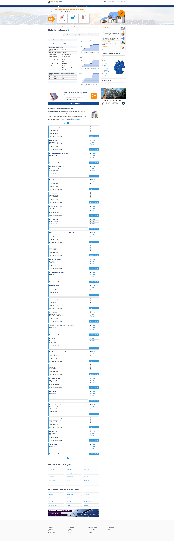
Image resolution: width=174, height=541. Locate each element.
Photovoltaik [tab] (56, 34)
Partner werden (122, 1)
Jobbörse (114, 1)
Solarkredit (90, 530)
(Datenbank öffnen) (66, 41)
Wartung (75, 6)
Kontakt (93, 129)
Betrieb (69, 6)
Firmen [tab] (70, 34)
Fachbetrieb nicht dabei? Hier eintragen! (57, 123)
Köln (105, 65)
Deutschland (57, 26)
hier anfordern (76, 119)
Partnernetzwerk (51, 532)
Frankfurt (106, 66)
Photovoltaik (51, 26)
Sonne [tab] (94, 34)
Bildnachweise (51, 530)
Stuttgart (106, 68)
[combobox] (113, 57)
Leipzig (105, 75)
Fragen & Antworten (72, 530)
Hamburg (106, 62)
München (106, 63)
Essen (105, 73)
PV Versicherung (91, 532)
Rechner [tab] (82, 34)
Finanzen (63, 6)
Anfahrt (93, 131)
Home (51, 6)
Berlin (105, 60)
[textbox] (113, 57)
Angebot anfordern (94, 136)
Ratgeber (87, 6)
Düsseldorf (106, 70)
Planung (57, 6)
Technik (81, 6)
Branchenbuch (71, 527)
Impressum (50, 529)
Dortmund (106, 71)
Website (93, 126)
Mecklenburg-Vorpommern (66, 26)
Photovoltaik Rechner (92, 529)
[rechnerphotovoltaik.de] (55, 2)
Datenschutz (50, 527)
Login (109, 529)
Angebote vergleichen (92, 527)
